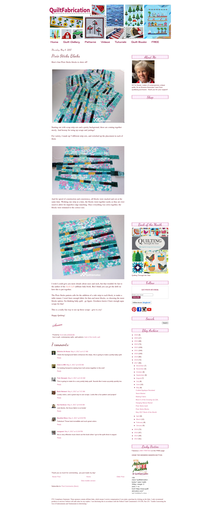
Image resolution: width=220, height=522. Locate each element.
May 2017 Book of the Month (146, 412)
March (138, 419)
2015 (136, 432)
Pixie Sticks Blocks (142, 409)
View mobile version (88, 481)
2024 (136, 341)
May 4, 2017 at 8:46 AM (76, 405)
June (138, 384)
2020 (136, 353)
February (139, 422)
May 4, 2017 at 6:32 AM (76, 378)
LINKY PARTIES (145, 451)
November (140, 369)
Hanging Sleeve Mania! (144, 403)
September (140, 375)
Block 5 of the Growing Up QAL (147, 400)
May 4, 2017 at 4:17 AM (79, 351)
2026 (136, 335)
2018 (136, 360)
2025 (136, 338)
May (138, 387)
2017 (136, 363)
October (139, 372)
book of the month (90, 337)
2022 (136, 347)
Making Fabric (141, 397)
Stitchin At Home (63, 351)
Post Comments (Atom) (70, 486)
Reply (59, 358)
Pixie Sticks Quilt (142, 406)
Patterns (90, 41)
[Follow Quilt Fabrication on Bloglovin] (142, 304)
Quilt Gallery (71, 41)
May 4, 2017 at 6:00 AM (75, 365)
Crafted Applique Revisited (145, 390)
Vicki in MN (61, 365)
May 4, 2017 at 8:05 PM (77, 418)
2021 (136, 350)
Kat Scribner (62, 405)
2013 (136, 439)
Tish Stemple (62, 378)
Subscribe (136, 297)
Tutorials (120, 41)
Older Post (120, 477)
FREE (155, 41)
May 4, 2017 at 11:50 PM (74, 431)
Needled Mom (62, 418)
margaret (60, 431)
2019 (136, 357)
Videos (105, 41)
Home (54, 41)
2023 (136, 344)
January (139, 425)
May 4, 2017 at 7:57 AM (76, 391)
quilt (98, 337)
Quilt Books (139, 41)
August (139, 378)
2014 (136, 436)
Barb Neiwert (62, 391)
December (140, 366)
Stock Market (140, 393)
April (138, 416)
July (138, 381)
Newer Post (56, 477)
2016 (136, 429)
